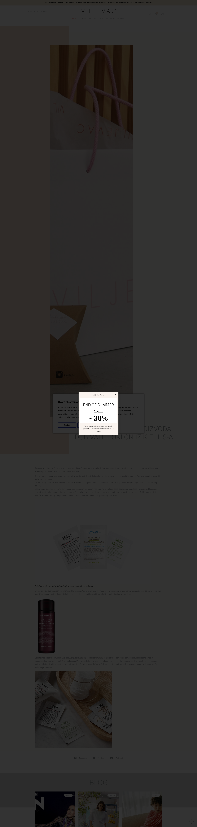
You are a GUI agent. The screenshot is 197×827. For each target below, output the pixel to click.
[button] (115, 395)
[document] (98, 413)
